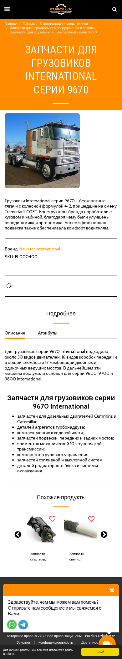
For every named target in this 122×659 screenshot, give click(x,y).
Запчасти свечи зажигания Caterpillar (77, 557)
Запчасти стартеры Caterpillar (38, 557)
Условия (23, 642)
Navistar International (39, 249)
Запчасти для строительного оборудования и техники (52, 28)
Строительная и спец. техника (64, 23)
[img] (41, 530)
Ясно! (100, 651)
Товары (29, 23)
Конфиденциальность (55, 642)
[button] (7, 9)
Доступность (91, 642)
